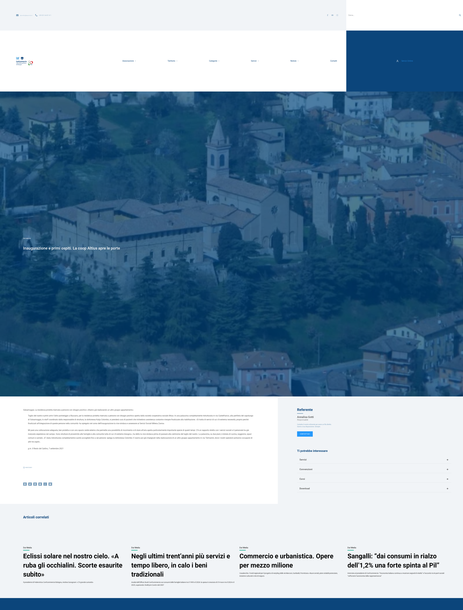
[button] (129, 61)
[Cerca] (460, 15)
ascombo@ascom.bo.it (26, 15)
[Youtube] (332, 15)
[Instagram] (337, 15)
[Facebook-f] (328, 15)
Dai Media (27, 238)
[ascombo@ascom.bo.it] (17, 15)
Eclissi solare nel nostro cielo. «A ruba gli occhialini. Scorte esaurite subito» (72, 565)
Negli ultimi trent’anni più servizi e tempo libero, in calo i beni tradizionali (180, 565)
